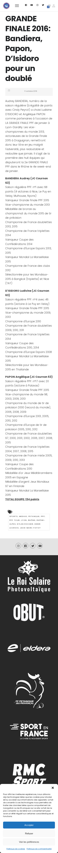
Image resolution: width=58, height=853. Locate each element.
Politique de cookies (15, 848)
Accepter (29, 825)
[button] (53, 788)
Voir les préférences (29, 842)
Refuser (29, 833)
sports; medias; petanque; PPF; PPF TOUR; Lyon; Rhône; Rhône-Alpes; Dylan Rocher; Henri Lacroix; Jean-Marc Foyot (27, 522)
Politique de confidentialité (39, 848)
